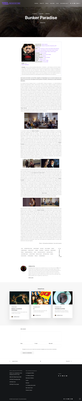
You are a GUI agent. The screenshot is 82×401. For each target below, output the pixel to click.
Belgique (41, 58)
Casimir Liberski (47, 57)
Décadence (41, 250)
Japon (35, 252)
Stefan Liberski (44, 44)
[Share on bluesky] (59, 255)
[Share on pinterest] (59, 251)
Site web (50, 343)
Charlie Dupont (53, 51)
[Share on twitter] (60, 248)
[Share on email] (60, 256)
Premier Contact (29, 390)
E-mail (36, 343)
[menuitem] (36, 3)
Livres (57, 3)
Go (33, 308)
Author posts (31, 277)
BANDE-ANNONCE (25, 64)
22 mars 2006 (45, 61)
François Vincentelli (49, 48)
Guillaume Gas (42, 22)
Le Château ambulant (30, 375)
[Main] (41, 361)
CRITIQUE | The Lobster (14, 384)
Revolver (27, 382)
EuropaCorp (52, 45)
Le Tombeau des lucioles (30, 385)
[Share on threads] (59, 250)
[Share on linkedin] (59, 252)
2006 (22, 248)
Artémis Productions (46, 45)
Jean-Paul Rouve (41, 48)
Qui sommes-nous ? (64, 3)
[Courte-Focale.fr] (11, 3)
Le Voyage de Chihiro (30, 373)
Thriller (47, 60)
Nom (22, 343)
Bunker (52, 248)
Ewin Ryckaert (43, 55)
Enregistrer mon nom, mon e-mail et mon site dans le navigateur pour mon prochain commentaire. (39, 349)
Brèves (47, 3)
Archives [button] (36, 3)
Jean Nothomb (44, 50)
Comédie (40, 60)
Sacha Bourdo (41, 51)
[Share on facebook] (59, 248)
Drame (44, 60)
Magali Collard (47, 51)
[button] (71, 3)
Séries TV (42, 3)
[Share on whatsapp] (59, 254)
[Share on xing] (59, 256)
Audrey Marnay (56, 48)
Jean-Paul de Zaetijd (47, 54)
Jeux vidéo (52, 3)
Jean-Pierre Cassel (50, 50)
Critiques (35, 13)
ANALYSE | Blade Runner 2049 (15, 376)
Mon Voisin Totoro (29, 387)
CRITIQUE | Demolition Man (15, 379)
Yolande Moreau (42, 255)
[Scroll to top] (80, 398)
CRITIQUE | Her (13, 381)
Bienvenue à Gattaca (30, 377)
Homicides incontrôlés (60, 308)
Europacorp (47, 250)
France (44, 58)
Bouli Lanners (37, 50)
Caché (27, 380)
